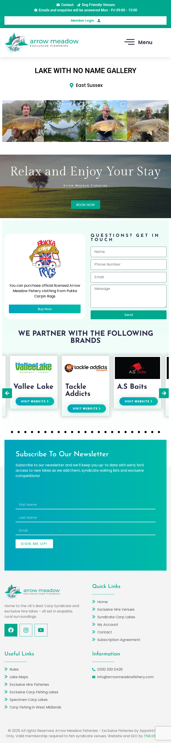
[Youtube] (41, 630)
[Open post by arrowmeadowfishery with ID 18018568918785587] (148, 121)
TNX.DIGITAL (154, 736)
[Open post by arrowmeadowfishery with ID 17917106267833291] (23, 121)
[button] (7, 393)
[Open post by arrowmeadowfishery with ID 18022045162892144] (65, 121)
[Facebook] (10, 630)
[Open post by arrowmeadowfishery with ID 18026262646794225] (106, 121)
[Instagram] (26, 630)
